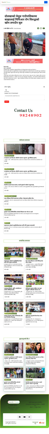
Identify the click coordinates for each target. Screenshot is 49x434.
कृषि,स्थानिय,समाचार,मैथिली (31, 258)
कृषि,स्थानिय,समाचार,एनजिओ (10, 313)
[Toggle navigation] (46, 2)
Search (6, 101)
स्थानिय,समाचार (8, 182)
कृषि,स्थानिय (28, 313)
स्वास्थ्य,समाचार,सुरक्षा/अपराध (10, 196)
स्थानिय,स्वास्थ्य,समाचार (9, 155)
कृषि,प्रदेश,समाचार (8, 286)
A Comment (11, 93)
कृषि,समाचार (7, 223)
